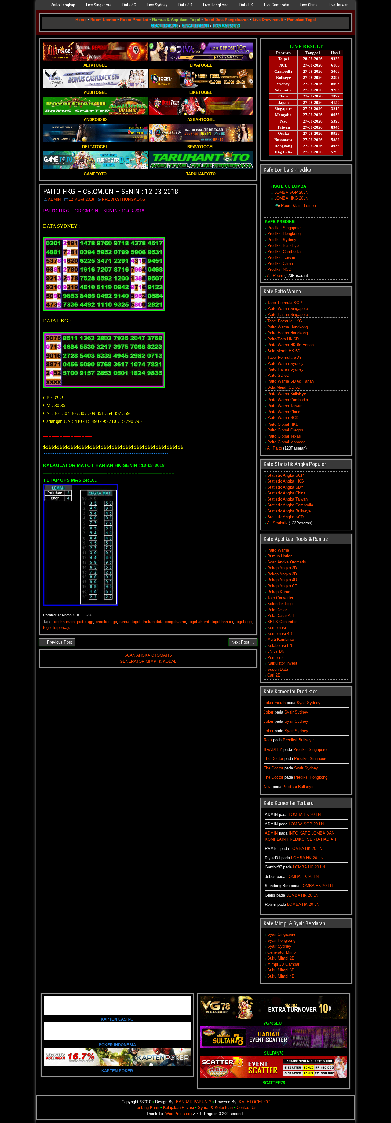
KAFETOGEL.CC (254, 1101)
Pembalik (275, 657)
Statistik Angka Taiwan (287, 499)
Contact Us (247, 1107)
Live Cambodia (276, 4)
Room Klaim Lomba (298, 205)
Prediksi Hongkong (284, 233)
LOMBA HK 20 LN (305, 814)
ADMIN (54, 199)
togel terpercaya (57, 627)
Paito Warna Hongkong (287, 327)
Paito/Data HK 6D (283, 339)
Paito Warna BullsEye (286, 393)
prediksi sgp (106, 621)
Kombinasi (276, 627)
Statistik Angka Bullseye (289, 511)
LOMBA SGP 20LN (291, 192)
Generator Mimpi (282, 952)
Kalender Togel (280, 603)
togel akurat (198, 621)
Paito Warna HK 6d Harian (290, 345)
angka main (64, 621)
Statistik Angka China (286, 493)
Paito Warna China (283, 411)
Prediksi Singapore (284, 228)
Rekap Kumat (279, 591)
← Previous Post (57, 642)
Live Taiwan (339, 4)
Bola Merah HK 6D (283, 351)
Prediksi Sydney (281, 239)
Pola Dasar (277, 609)
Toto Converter (280, 598)
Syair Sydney (308, 702)
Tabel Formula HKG (284, 321)
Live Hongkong (215, 4)
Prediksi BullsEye (283, 245)
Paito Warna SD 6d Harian (290, 381)
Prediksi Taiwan (281, 257)
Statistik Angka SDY (285, 487)
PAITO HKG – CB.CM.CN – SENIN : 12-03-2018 (110, 191)
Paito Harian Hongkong (287, 333)
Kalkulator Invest (282, 663)
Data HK (246, 4)
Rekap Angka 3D (282, 574)
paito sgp (85, 621)
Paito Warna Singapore (287, 308)
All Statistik (277, 523)
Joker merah (275, 702)
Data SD (185, 4)
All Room (275, 275)
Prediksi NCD (279, 269)
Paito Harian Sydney (285, 369)
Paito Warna (278, 550)
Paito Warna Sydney (285, 363)
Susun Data (277, 669)
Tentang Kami (147, 1107)
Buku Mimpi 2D (280, 958)
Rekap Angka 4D (282, 580)
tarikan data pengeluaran (164, 621)
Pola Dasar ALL (281, 615)
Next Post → (243, 642)
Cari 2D (273, 675)
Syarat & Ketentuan (215, 1107)
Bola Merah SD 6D (283, 387)
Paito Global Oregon (285, 430)
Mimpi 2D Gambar (283, 964)
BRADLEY (273, 749)
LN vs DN (275, 651)
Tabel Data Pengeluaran (226, 19)
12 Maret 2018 (81, 199)
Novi (268, 786)
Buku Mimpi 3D (280, 970)
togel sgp (244, 621)
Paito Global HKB (282, 424)
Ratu (268, 740)
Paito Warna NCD (282, 417)
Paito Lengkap (63, 4)
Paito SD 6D (278, 375)
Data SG (129, 4)
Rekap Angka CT (282, 586)
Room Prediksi (134, 19)
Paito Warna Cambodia (287, 400)
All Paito (274, 448)
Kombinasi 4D (279, 633)
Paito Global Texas (284, 436)
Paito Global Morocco (286, 442)
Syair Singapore (281, 934)
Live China (309, 4)
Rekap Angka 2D (282, 568)
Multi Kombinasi (281, 639)
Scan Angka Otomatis (286, 562)
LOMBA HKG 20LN (291, 198)
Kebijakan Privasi (178, 1107)
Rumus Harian (279, 556)
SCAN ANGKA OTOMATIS (148, 655)
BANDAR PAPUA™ (193, 1101)
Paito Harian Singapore (287, 314)
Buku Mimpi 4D (280, 976)
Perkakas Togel (301, 19)
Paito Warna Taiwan (284, 405)
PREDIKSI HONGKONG (123, 199)
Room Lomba (103, 19)
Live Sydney (157, 4)
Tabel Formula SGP (284, 302)
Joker (268, 712)
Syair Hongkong (281, 940)
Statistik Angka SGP (285, 475)
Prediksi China (280, 263)
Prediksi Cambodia (284, 251)
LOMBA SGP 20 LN (306, 824)
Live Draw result (268, 19)
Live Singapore (98, 4)
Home (80, 19)
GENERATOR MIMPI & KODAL (148, 661)
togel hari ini (222, 621)
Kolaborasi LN (279, 645)
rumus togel (129, 621)
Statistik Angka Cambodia (290, 505)
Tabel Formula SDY (284, 357)
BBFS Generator (282, 621)
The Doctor (273, 758)
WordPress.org (178, 1113)
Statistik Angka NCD (285, 517)
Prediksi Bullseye (298, 740)
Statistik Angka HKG (285, 481)
